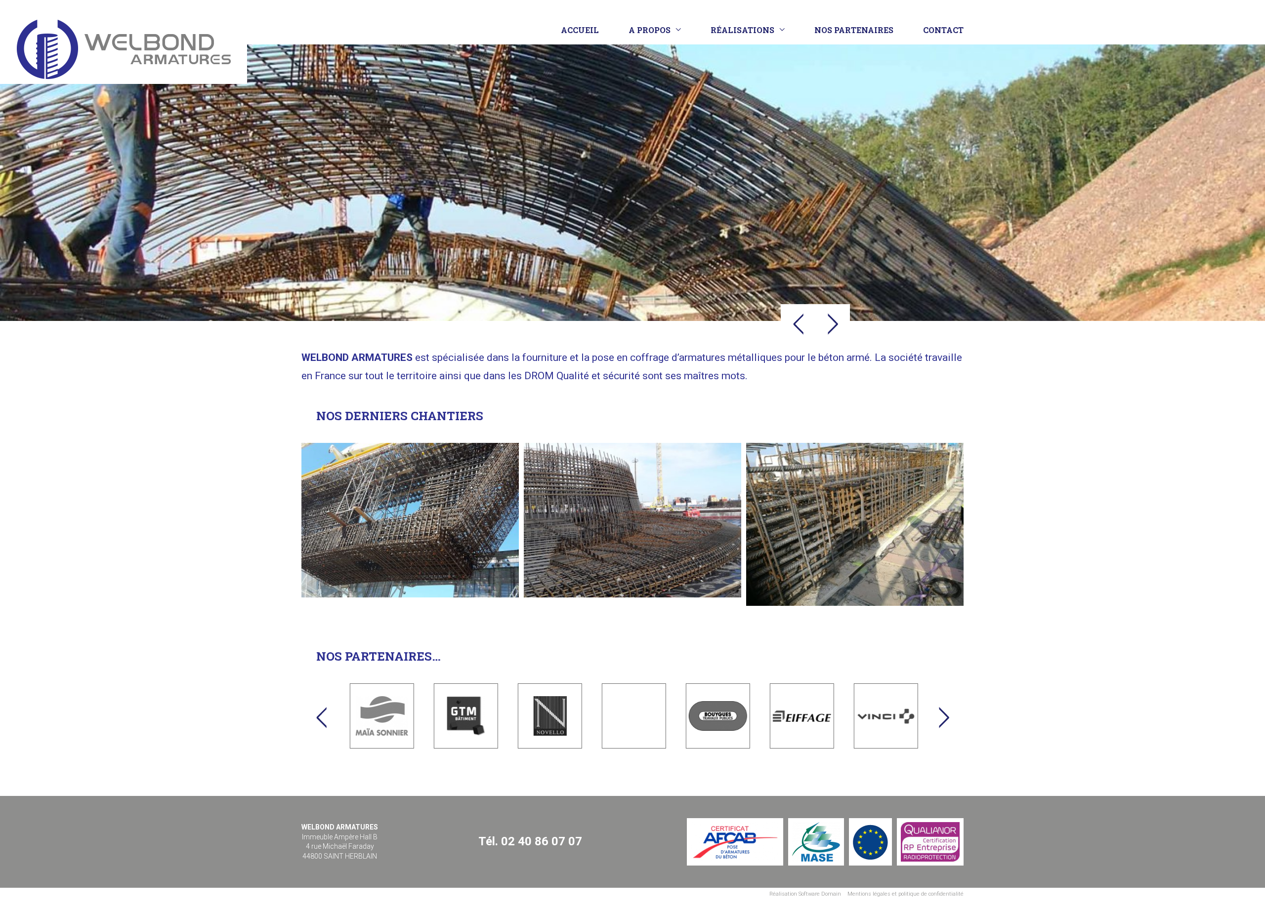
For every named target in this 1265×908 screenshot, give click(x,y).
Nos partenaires (853, 30)
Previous (798, 324)
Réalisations (742, 30)
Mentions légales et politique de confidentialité (905, 894)
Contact (943, 30)
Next (832, 324)
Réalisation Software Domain (805, 894)
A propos (650, 30)
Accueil (580, 30)
